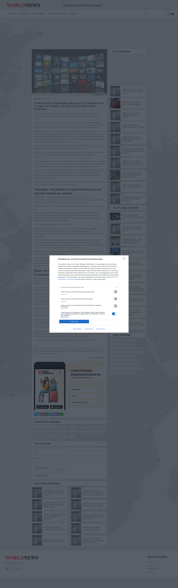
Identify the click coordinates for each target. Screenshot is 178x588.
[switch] (114, 291)
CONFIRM (74, 321)
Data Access (89, 329)
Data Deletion (77, 329)
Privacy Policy (100, 329)
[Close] (125, 259)
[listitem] (89, 287)
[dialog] (89, 294)
